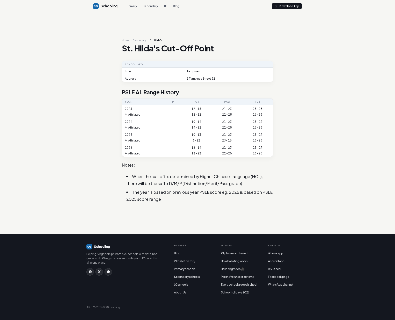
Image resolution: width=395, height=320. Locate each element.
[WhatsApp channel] (108, 272)
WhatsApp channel (280, 284)
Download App (289, 6)
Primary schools (184, 269)
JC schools (181, 284)
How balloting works (234, 261)
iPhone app (275, 253)
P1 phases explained (234, 253)
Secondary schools (187, 276)
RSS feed (274, 269)
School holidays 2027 (235, 292)
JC (165, 6)
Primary (132, 6)
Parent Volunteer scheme (237, 276)
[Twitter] (99, 272)
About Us (180, 292)
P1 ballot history (184, 261)
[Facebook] (90, 272)
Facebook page (278, 276)
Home (125, 40)
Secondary (150, 6)
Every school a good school (239, 284)
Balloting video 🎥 (233, 269)
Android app (276, 261)
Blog (176, 6)
